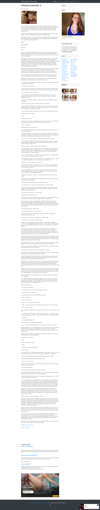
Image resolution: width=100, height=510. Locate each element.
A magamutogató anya (25, 464)
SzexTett (72, 71)
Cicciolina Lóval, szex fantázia (27, 446)
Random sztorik (60, 1)
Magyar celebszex (40, 502)
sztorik (30, 502)
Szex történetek (74, 69)
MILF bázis (73, 61)
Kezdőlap (55, 1)
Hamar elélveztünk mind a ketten (65, 78)
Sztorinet (76, 1)
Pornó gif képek (74, 59)
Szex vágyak (47, 502)
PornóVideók (73, 76)
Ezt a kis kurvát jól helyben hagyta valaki (29, 455)
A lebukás (64, 72)
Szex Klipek (73, 72)
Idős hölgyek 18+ (74, 60)
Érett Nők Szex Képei (25, 427)
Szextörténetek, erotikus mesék (29, 1)
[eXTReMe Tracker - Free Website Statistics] (50, 505)
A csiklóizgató (64, 71)
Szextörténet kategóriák (69, 1)
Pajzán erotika (73, 70)
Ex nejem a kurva (65, 80)
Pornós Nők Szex (74, 75)
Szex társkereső (74, 74)
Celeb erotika (73, 62)
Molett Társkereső (74, 67)
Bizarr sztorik (73, 66)
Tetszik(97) (23, 424)
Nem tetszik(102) (29, 424)
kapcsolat (34, 502)
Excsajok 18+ (69, 502)
